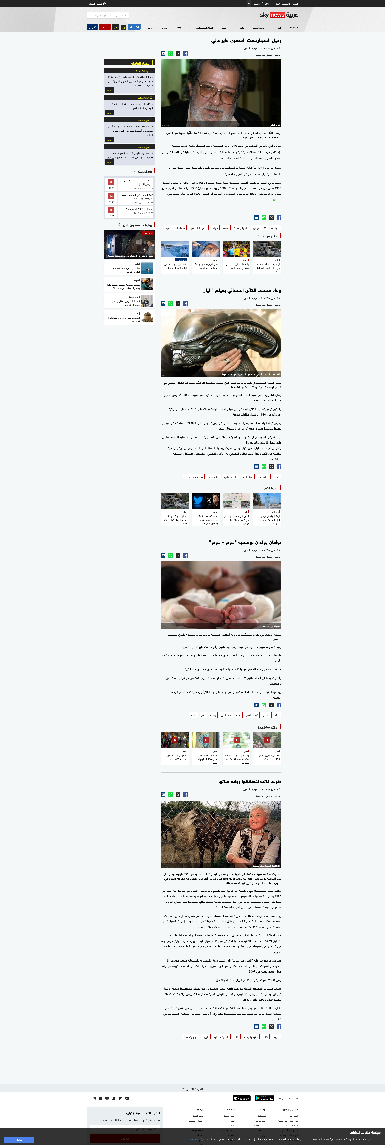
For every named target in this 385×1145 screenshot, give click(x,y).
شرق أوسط (258, 27)
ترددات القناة (260, 1125)
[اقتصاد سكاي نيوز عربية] (134, 27)
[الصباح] (221, 205)
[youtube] (107, 1098)
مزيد (150, 27)
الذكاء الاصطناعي (204, 27)
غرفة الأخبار (197, 1115)
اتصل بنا (294, 1115)
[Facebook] (185, 53)
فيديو (164, 27)
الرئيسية (294, 27)
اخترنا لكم (271, 487)
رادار (201, 1125)
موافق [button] (19, 1139)
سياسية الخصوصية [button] (199, 1139)
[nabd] (127, 1098)
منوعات (179, 27)
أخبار (279, 27)
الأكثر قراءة (271, 235)
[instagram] (94, 1098)
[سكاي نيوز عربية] (279, 15)
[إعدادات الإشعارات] (123, 27)
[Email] (163, 53)
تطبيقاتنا (262, 1115)
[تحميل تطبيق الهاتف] (253, 1098)
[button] (105, 27)
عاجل (116, 27)
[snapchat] (114, 1098)
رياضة (224, 27)
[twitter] (100, 1098)
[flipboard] (120, 1098)
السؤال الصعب (196, 1120)
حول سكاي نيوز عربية (288, 1120)
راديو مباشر (261, 1120)
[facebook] (88, 1098)
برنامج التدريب (291, 1125)
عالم (242, 27)
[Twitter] (178, 53)
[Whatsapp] (170, 53)
